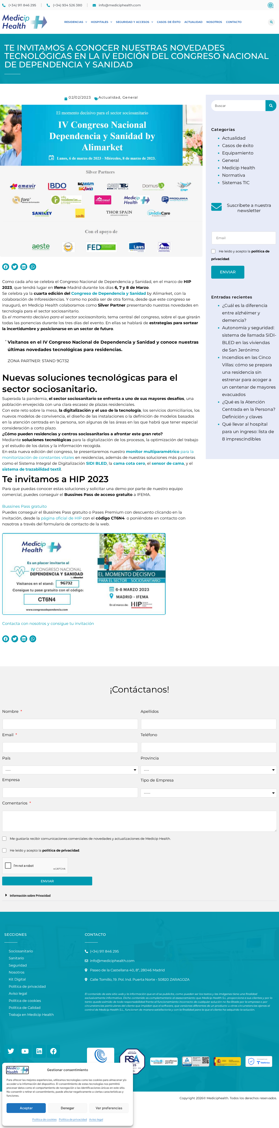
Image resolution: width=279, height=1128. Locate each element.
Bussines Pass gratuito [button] (24, 506)
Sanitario (16, 958)
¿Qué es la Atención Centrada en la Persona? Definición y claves (248, 409)
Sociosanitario (21, 951)
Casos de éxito (168, 22)
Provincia (150, 758)
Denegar (67, 1108)
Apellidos (150, 711)
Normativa (233, 175)
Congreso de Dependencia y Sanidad (108, 293)
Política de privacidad (73, 1119)
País (6, 758)
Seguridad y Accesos (132, 22)
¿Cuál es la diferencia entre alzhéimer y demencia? (244, 313)
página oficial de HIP (61, 518)
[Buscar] (270, 105)
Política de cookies (44, 1119)
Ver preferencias (109, 1108)
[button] (271, 22)
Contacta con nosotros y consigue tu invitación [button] (48, 623)
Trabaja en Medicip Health (31, 1015)
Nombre (11, 711)
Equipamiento (237, 153)
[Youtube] (25, 1051)
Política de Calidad (25, 1008)
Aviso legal (96, 1119)
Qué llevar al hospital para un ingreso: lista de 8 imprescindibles (248, 432)
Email (8, 734)
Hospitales (99, 22)
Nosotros (214, 22)
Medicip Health (238, 167)
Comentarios (15, 803)
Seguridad (18, 965)
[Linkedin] (39, 1051)
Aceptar (26, 1108)
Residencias (73, 22)
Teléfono (149, 734)
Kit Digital (17, 979)
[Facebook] (53, 1051)
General (130, 97)
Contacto (234, 22)
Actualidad (193, 22)
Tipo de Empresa (157, 780)
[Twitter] (10, 1051)
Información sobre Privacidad (30, 895)
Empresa (11, 779)
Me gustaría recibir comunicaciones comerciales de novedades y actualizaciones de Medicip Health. (90, 839)
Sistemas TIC (236, 182)
